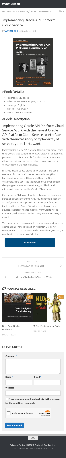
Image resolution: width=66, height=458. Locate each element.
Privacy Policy (17, 445)
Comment (11, 356)
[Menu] (62, 4)
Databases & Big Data (15, 11)
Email (37, 377)
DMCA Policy (34, 445)
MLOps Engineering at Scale (46, 326)
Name (9, 377)
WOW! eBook (11, 4)
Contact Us (50, 445)
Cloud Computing (40, 11)
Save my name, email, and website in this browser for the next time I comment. (32, 401)
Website (9, 388)
